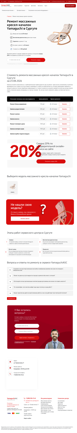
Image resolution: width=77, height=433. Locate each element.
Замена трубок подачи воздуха (19, 134)
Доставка (33, 5)
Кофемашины (44, 404)
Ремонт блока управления (18, 104)
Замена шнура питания (17, 109)
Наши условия (11, 406)
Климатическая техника (7, 10)
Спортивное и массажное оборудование (38, 10)
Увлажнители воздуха (47, 407)
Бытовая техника (21, 10)
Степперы (43, 413)
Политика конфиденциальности (13, 404)
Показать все (11, 298)
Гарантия (26, 5)
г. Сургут (4, 1)
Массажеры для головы (47, 412)
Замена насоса (14, 119)
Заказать (64, 104)
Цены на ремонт (18, 5)
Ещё (46, 5)
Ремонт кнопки (15, 114)
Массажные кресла (46, 401)
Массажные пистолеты (47, 408)
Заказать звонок (25, 218)
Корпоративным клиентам (65, 410)
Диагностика (61, 407)
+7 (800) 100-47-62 (72, 1)
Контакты (40, 5)
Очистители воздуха (46, 405)
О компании (61, 401)
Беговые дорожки (46, 402)
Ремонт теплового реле (17, 124)
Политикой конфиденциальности (31, 63)
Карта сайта (27, 418)
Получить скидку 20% (51, 161)
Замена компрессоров (17, 129)
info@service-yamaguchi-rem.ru (32, 401)
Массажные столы (46, 410)
